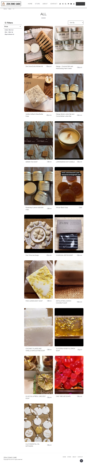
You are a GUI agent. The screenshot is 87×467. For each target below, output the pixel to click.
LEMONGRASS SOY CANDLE (65, 162)
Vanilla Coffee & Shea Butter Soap (34, 115)
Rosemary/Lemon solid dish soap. (35, 208)
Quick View (38, 63)
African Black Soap (62, 207)
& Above (9, 34)
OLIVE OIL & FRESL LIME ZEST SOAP (36, 397)
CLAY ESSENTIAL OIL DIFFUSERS (33, 445)
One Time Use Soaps (32, 255)
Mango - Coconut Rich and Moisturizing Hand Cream (64, 67)
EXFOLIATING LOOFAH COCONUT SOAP (63, 302)
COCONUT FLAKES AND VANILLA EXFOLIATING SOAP (35, 349)
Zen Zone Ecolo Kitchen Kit (34, 66)
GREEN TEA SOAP (31, 162)
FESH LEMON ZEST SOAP (34, 301)
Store (9, 9)
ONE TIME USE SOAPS (63, 396)
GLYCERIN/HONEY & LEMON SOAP (65, 349)
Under (9, 30)
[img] (38, 45)
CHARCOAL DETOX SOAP (64, 255)
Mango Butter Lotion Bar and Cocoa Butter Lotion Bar (65, 115)
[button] (63, 3)
